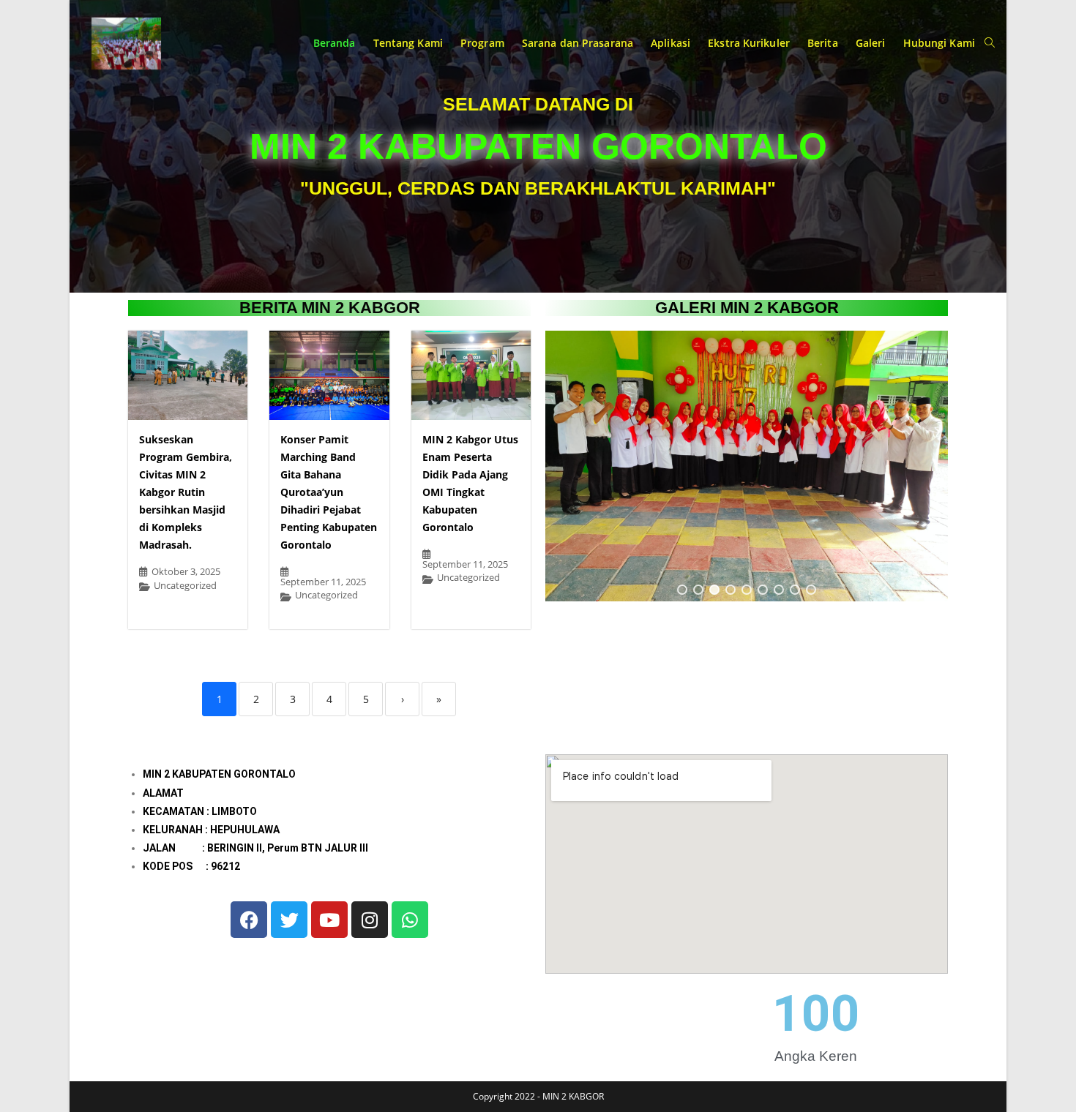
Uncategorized (185, 585)
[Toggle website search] (989, 43)
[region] (746, 466)
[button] (682, 590)
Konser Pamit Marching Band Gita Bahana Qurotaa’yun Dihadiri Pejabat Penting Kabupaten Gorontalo (328, 492)
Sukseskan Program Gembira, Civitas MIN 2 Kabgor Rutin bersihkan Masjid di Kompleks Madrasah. (185, 492)
